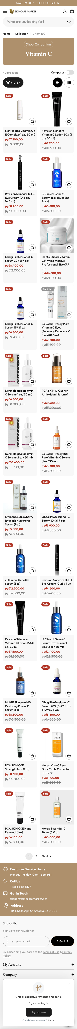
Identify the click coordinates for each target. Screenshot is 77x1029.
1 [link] (29, 856)
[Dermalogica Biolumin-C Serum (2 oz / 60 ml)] (20, 432)
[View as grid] (58, 82)
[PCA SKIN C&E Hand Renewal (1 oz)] (20, 807)
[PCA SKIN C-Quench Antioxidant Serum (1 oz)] (57, 369)
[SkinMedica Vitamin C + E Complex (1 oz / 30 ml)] (20, 109)
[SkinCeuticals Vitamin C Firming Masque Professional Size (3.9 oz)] (57, 235)
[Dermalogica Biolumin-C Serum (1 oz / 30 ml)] (20, 369)
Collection (21, 33)
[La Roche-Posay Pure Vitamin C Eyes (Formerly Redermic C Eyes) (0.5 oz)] (57, 302)
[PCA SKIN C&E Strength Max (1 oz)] (20, 743)
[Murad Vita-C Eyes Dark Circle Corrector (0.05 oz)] (57, 743)
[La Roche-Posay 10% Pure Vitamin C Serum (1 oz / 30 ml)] (57, 432)
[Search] (69, 21)
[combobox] (38, 22)
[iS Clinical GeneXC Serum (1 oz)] (20, 558)
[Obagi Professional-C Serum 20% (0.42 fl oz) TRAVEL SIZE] (57, 680)
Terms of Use (51, 952)
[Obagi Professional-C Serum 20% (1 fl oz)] (20, 235)
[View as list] (69, 82)
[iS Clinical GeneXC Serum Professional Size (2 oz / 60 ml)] (57, 617)
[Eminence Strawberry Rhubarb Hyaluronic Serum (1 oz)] (20, 495)
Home (7, 33)
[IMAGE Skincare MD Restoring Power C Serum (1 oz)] (20, 680)
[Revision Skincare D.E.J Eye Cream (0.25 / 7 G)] (57, 558)
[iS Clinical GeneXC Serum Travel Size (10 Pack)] (57, 172)
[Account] (65, 11)
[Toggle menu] (5, 11)
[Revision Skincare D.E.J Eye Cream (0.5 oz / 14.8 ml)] (20, 172)
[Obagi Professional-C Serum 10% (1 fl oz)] (57, 495)
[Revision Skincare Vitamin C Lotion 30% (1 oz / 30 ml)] (57, 109)
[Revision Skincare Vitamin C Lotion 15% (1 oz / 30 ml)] (20, 617)
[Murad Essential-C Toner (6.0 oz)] (57, 807)
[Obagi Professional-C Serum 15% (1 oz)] (20, 302)
